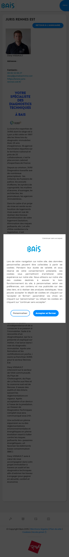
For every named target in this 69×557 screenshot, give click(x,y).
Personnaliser (20, 313)
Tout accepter (46, 313)
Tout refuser (52, 238)
